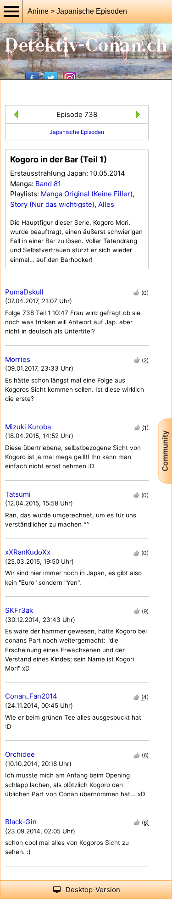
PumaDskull (24, 292)
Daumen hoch (136, 292)
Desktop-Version (93, 889)
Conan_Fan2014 (31, 696)
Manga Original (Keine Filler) (87, 193)
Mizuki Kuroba (28, 426)
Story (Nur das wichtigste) (52, 204)
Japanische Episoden (77, 131)
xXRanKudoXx (27, 552)
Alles (106, 204)
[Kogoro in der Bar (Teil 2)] (140, 115)
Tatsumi (18, 494)
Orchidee (20, 754)
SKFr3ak (19, 610)
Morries (17, 359)
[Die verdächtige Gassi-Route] (14, 115)
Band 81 (48, 183)
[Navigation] (11, 11)
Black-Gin (21, 821)
